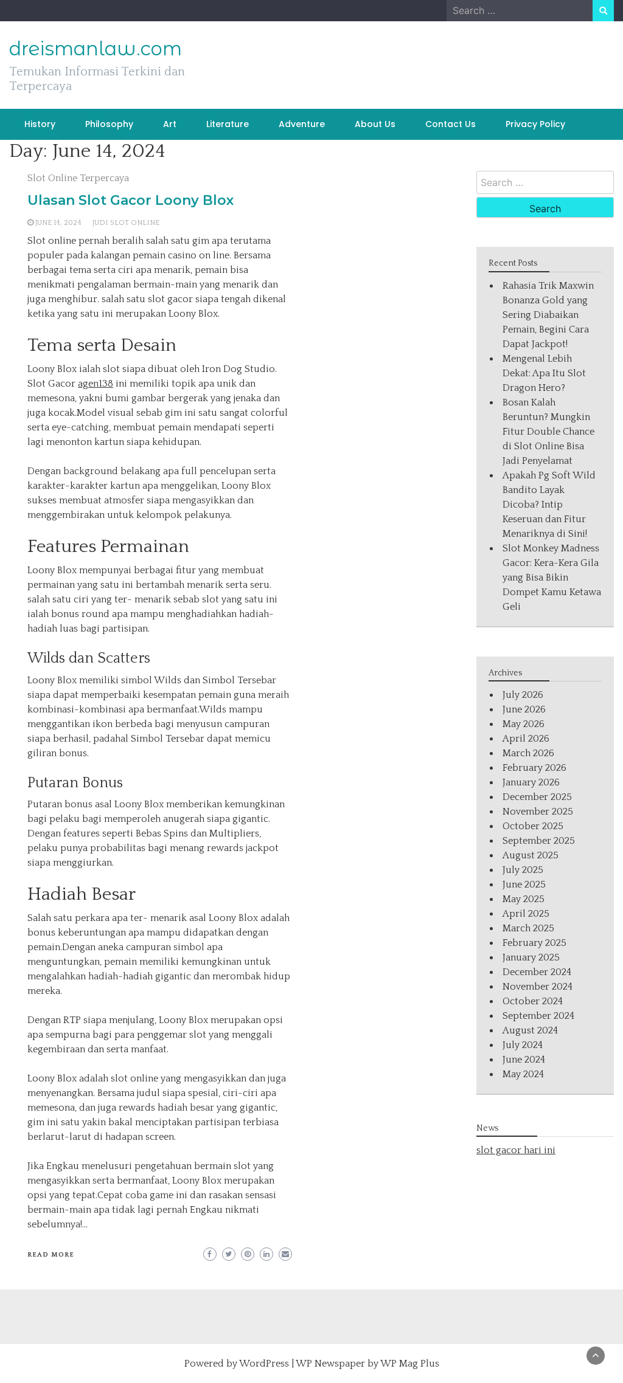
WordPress (264, 1363)
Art (169, 124)
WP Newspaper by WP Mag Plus (367, 1363)
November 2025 (538, 811)
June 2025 (524, 884)
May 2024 (523, 1074)
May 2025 (524, 899)
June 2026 (524, 709)
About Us (375, 124)
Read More (50, 1254)
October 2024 (533, 1001)
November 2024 (538, 986)
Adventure (302, 124)
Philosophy (109, 124)
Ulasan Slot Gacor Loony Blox (130, 200)
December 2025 (537, 797)
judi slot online (125, 223)
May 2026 (524, 724)
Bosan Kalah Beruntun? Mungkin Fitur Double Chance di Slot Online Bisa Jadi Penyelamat (548, 431)
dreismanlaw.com (95, 48)
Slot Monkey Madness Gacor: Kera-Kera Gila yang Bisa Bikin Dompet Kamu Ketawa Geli (552, 577)
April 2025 (526, 913)
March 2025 (528, 928)
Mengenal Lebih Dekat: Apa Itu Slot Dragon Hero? (544, 373)
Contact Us (450, 124)
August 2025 (531, 855)
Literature (227, 124)
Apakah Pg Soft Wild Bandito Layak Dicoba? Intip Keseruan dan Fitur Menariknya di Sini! (549, 504)
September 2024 (538, 1015)
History (39, 124)
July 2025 (523, 869)
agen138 (95, 383)
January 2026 (531, 782)
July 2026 (523, 694)
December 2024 (537, 972)
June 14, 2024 (58, 223)
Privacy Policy (535, 124)
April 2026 (526, 738)
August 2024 (530, 1030)
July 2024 (523, 1045)
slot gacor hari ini (515, 1150)
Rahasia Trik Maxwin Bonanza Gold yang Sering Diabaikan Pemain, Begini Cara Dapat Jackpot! (548, 315)
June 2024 (524, 1059)
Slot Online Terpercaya (78, 178)
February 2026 (534, 767)
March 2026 (528, 753)
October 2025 (533, 826)
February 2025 (534, 942)
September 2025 (539, 840)
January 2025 (531, 957)
